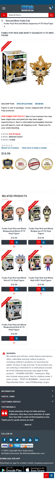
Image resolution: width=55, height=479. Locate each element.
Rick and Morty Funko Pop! (18, 20)
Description (7, 104)
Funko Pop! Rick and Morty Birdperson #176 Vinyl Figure (41, 231)
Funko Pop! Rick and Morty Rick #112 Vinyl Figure (14, 279)
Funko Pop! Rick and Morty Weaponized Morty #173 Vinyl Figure (14, 231)
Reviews (39, 104)
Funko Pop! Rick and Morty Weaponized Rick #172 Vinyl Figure (14, 327)
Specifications (24, 104)
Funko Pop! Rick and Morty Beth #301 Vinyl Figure (41, 279)
